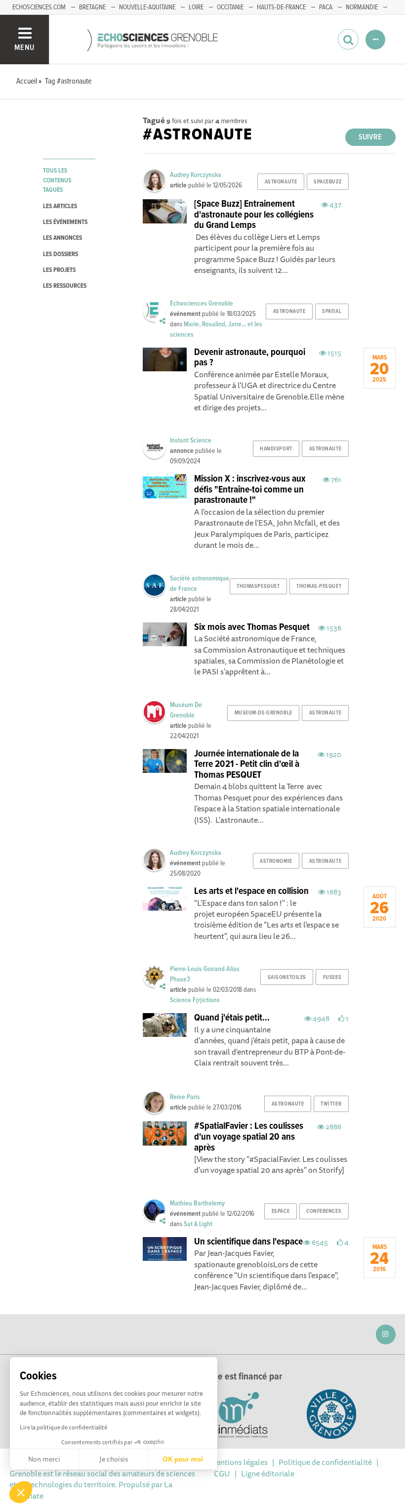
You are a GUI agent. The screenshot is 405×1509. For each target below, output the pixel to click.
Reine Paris (185, 1097)
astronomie (276, 861)
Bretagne (92, 7)
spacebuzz (327, 181)
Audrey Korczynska (195, 175)
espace (280, 1211)
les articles (60, 206)
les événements (65, 222)
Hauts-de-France (281, 7)
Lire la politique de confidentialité (63, 1427)
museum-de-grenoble (263, 713)
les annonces (62, 238)
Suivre (370, 137)
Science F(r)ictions (195, 1000)
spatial (331, 311)
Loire (196, 7)
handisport (276, 448)
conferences (323, 1211)
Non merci (44, 1459)
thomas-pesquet (318, 586)
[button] (21, 1492)
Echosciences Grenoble (201, 303)
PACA (325, 7)
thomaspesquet (258, 586)
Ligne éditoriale (267, 1473)
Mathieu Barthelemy (197, 1203)
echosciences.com (39, 7)
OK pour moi (182, 1459)
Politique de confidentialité (325, 1462)
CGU (222, 1473)
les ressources (64, 286)
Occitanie (230, 7)
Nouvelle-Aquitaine (147, 7)
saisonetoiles (287, 977)
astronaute (281, 181)
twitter (331, 1104)
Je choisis (113, 1459)
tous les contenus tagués (57, 180)
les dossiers (60, 254)
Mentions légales (238, 1462)
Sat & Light (198, 1224)
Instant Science (190, 440)
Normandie (362, 7)
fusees (332, 977)
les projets (59, 270)
